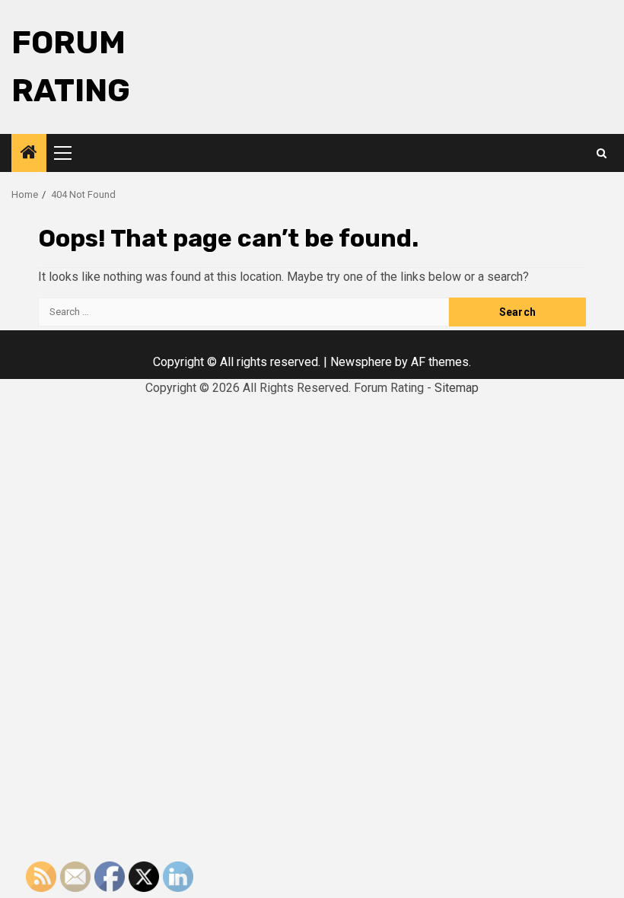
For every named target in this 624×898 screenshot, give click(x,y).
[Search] (601, 153)
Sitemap (457, 388)
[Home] (29, 153)
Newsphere (361, 362)
